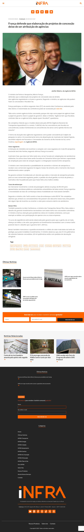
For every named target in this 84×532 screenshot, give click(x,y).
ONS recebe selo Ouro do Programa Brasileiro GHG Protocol (65, 357)
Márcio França (66, 246)
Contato (20, 477)
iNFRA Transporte (23, 438)
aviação (41, 246)
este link (59, 109)
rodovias (26, 249)
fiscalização (48, 246)
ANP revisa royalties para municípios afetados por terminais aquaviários (30, 298)
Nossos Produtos (23, 471)
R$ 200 (12, 249)
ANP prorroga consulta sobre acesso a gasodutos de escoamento (73, 278)
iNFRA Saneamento (23, 448)
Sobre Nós (21, 468)
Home (19, 431)
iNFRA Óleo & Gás (23, 461)
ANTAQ (25, 246)
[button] (3, 3)
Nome (19, 404)
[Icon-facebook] (38, 511)
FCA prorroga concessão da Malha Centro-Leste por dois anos (40, 357)
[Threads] (53, 511)
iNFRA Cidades (22, 445)
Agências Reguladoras (16, 246)
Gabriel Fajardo (57, 246)
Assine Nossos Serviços (24, 474)
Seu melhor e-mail (22, 409)
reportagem (19, 142)
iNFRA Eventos (22, 451)
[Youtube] (30, 511)
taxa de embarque (35, 249)
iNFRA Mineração (23, 458)
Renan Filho (19, 249)
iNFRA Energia (22, 441)
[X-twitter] (50, 511)
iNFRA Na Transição (23, 454)
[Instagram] (42, 511)
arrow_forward (5, 359)
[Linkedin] (34, 511)
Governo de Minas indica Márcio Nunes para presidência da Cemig (32, 278)
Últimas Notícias (10, 261)
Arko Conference (33, 246)
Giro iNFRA (21, 464)
